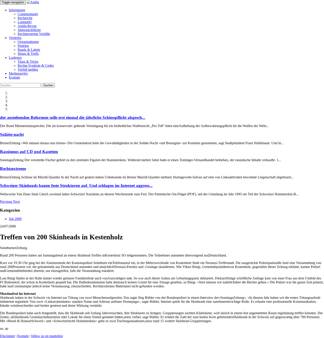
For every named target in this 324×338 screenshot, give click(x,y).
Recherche (25, 18)
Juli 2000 (15, 219)
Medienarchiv (18, 73)
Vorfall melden (28, 69)
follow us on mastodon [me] (47, 336)
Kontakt (14, 77)
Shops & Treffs (28, 53)
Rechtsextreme (13, 168)
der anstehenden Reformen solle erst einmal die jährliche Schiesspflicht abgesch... (72, 117)
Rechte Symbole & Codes (36, 65)
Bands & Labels (29, 50)
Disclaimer (7, 336)
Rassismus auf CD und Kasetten (29, 151)
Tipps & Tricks (28, 61)
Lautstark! (25, 22)
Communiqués (28, 14)
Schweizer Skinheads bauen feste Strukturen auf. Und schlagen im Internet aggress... (76, 185)
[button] (6, 201)
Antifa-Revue (27, 26)
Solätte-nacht (12, 134)
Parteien (23, 46)
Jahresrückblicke (29, 30)
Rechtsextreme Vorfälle (34, 34)
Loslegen (15, 57)
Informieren (17, 10)
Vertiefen (15, 38)
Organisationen (28, 42)
